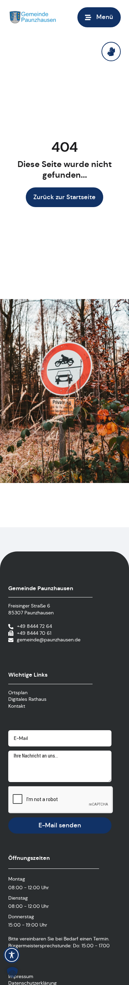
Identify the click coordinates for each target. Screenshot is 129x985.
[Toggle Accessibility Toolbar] (11, 955)
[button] (99, 17)
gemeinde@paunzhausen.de (48, 639)
